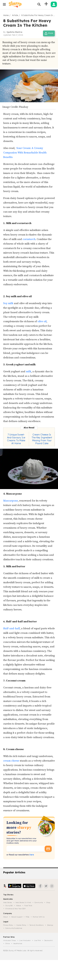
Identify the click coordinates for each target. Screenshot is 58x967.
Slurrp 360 (9, 905)
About (5, 917)
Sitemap (50, 925)
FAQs (27, 917)
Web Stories (7, 902)
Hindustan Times (9, 940)
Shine (7, 943)
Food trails (28, 905)
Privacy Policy (8, 925)
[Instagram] (51, 886)
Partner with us (39, 917)
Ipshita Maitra (14, 32)
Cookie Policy (21, 925)
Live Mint (37, 940)
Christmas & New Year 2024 (15, 909)
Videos (18, 905)
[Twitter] (46, 886)
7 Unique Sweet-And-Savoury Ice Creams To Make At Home (16, 439)
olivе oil (42, 321)
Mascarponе (10, 500)
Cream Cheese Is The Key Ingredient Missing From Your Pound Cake (42, 439)
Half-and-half (11, 628)
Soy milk (8, 303)
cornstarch (29, 239)
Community (38, 902)
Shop (48, 902)
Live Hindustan (25, 940)
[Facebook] (40, 886)
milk (28, 371)
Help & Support (16, 917)
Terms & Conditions (36, 925)
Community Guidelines (13, 928)
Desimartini (48, 940)
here (31, 854)
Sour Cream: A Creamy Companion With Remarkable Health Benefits (25, 152)
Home (6, 15)
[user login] (54, 4)
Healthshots (17, 943)
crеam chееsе (11, 760)
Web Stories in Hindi (23, 902)
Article (15, 15)
